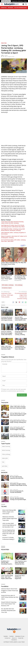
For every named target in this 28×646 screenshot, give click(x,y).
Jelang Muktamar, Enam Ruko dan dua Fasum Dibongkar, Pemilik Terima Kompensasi (20, 348)
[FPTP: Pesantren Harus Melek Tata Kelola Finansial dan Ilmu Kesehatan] (21, 556)
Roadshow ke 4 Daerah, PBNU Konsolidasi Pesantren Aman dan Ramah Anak (7, 562)
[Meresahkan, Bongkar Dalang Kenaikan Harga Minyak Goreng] (5, 485)
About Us (14, 638)
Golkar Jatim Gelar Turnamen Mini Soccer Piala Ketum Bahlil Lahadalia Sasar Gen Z (7, 348)
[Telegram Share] (22, 302)
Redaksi (6, 55)
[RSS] (14, 631)
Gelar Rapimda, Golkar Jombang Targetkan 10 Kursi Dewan (13, 233)
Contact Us (7, 638)
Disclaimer (14, 640)
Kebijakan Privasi (19, 636)
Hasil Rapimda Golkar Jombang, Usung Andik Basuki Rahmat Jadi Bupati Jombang (13, 229)
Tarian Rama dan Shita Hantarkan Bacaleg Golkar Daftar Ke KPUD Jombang (12, 222)
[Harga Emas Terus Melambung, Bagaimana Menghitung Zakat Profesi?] (21, 570)
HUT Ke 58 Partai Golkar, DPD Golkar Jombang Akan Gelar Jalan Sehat (13, 240)
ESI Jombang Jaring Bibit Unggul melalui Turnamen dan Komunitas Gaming (21, 295)
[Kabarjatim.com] (11, 4)
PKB (3, 462)
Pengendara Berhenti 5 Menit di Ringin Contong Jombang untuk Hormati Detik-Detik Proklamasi (21, 333)
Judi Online (4, 466)
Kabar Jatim (5, 458)
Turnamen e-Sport (6, 288)
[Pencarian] (26, 4)
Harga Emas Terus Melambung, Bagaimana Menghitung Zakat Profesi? (19, 577)
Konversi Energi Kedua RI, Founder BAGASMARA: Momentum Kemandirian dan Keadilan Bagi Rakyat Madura (18, 491)
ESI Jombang (18, 285)
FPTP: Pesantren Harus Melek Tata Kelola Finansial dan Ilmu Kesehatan (21, 562)
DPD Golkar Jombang (7, 285)
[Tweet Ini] (16, 302)
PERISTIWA (4, 43)
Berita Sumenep (6, 450)
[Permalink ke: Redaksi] (2, 56)
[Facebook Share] (13, 302)
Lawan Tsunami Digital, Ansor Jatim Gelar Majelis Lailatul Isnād (7, 577)
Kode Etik (20, 638)
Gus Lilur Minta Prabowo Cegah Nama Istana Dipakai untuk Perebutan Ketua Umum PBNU (21, 318)
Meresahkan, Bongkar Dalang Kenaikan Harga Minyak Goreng (18, 484)
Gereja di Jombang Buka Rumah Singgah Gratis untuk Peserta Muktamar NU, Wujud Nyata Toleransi (6, 333)
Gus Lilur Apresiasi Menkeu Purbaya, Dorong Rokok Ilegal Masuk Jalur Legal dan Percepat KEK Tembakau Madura (18, 498)
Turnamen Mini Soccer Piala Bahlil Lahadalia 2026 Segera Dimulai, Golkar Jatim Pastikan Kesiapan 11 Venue (7, 318)
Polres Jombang (6, 454)
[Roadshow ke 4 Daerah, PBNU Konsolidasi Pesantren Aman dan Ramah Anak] (7, 556)
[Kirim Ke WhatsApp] (25, 302)
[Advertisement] (14, 23)
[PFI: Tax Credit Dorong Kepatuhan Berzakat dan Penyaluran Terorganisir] (5, 478)
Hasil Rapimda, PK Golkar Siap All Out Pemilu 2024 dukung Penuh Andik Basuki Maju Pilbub (12, 226)
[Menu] (2, 4)
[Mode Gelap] (23, 4)
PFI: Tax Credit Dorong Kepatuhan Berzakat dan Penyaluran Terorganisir (16, 477)
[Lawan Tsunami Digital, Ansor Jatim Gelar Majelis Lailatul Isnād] (7, 570)
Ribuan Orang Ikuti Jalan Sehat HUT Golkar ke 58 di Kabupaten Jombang (14, 237)
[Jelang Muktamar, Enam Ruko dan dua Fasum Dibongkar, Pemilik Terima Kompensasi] (21, 341)
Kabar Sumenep (6, 446)
